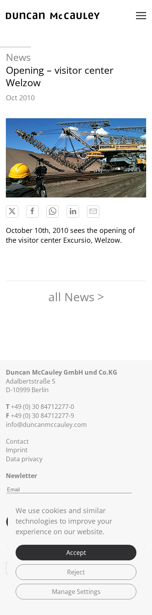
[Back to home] (53, 15)
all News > (76, 297)
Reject (76, 572)
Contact (17, 441)
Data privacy (24, 459)
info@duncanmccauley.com (46, 424)
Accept (76, 552)
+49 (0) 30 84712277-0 (42, 406)
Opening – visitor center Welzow (59, 76)
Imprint (17, 450)
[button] (141, 15)
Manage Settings (76, 591)
